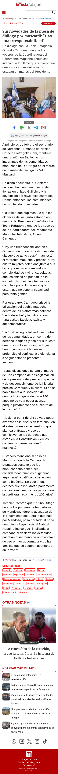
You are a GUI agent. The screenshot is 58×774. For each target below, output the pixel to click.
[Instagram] (37, 741)
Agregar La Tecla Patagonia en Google (31, 136)
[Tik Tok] (44, 741)
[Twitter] (29, 741)
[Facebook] (21, 741)
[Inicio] (29, 4)
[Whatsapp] (14, 741)
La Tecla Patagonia (22, 18)
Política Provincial (43, 18)
